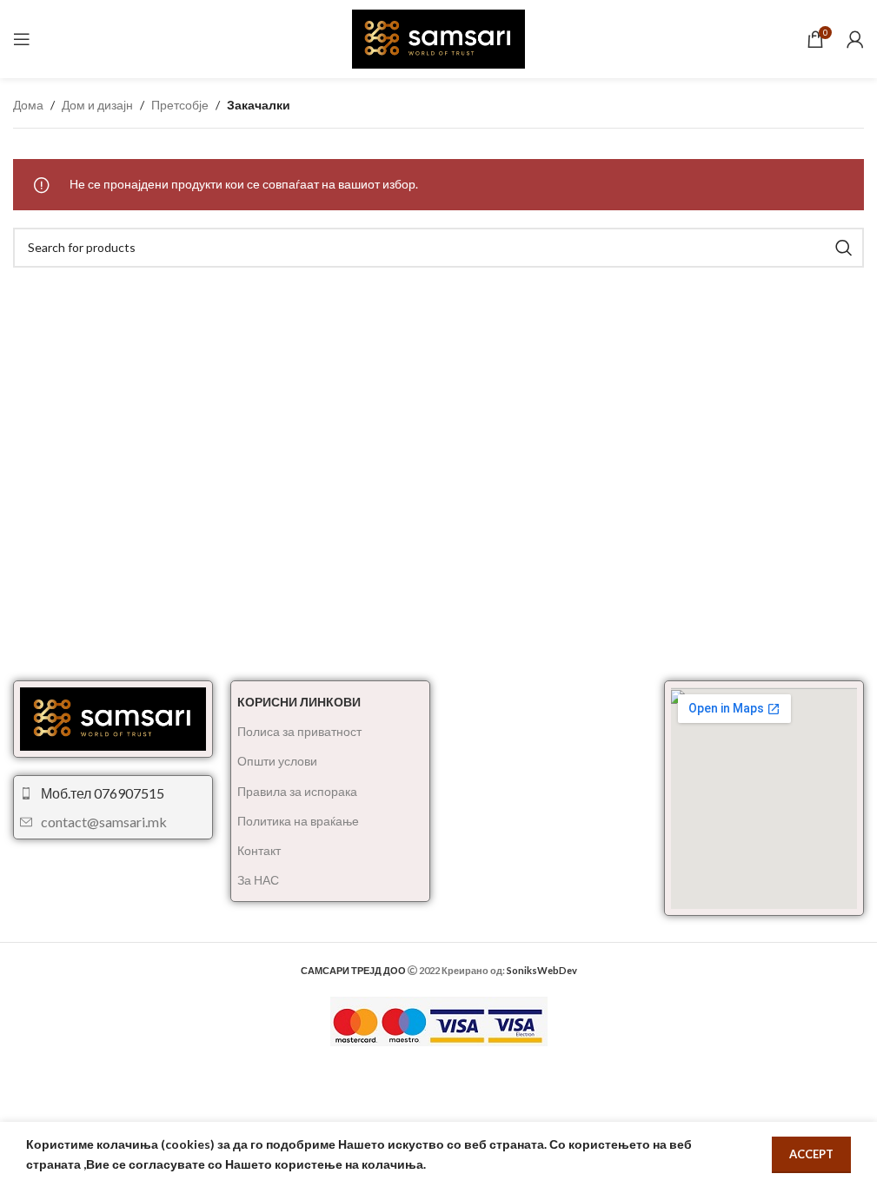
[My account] (855, 39)
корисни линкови (299, 701)
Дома (28, 104)
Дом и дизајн (97, 104)
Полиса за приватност (299, 731)
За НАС (258, 879)
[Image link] (113, 717)
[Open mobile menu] (21, 39)
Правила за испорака (297, 791)
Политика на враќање (298, 820)
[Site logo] (439, 37)
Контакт (259, 850)
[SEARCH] (844, 248)
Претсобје (180, 104)
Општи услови (277, 760)
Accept (811, 1154)
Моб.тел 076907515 (102, 793)
